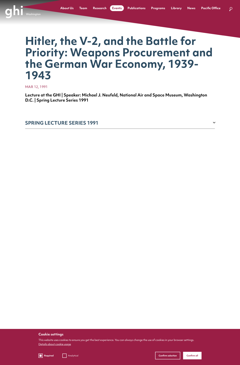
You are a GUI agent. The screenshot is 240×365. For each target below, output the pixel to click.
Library (176, 8)
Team (83, 8)
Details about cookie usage (54, 344)
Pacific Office (210, 8)
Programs (158, 8)
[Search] (231, 9)
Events (117, 8)
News (191, 8)
